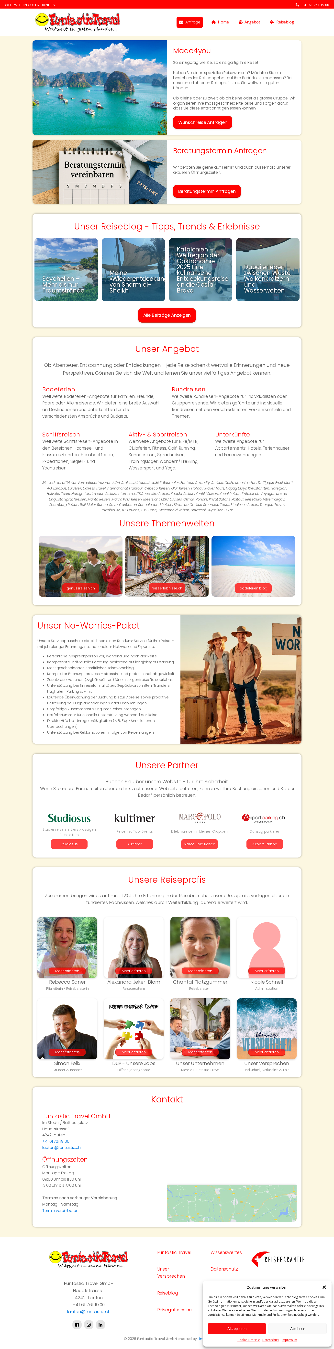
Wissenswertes (226, 1252)
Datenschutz (270, 1340)
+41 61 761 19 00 (315, 4)
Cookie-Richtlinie (248, 1340)
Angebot (252, 22)
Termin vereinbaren (60, 1210)
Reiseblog (285, 22)
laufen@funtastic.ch (61, 1147)
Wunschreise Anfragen (202, 122)
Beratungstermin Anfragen (207, 191)
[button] (324, 1287)
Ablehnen (297, 1329)
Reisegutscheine (174, 1310)
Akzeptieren (236, 1329)
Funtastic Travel (174, 1252)
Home (223, 22)
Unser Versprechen (171, 1272)
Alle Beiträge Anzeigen (167, 315)
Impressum (289, 1340)
